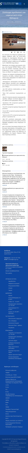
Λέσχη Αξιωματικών (11, 411)
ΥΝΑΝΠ (7, 372)
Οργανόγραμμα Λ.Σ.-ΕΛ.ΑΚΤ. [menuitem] (13, 308)
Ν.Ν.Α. (7, 413)
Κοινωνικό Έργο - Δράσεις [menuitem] (15, 325)
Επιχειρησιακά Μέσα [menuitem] (13, 285)
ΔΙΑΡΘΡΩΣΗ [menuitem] (9, 293)
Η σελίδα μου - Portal (11, 375)
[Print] (24, 52)
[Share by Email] (21, 52)
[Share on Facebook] (14, 52)
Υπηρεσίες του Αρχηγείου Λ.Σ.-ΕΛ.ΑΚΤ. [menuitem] (15, 333)
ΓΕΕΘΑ (7, 407)
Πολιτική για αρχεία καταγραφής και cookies (14, 267)
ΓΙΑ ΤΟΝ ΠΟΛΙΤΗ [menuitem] (10, 316)
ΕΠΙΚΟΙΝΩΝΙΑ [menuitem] (9, 330)
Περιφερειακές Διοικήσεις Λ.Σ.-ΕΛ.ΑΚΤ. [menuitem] (15, 304)
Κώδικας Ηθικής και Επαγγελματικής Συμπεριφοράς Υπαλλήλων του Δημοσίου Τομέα (14, 381)
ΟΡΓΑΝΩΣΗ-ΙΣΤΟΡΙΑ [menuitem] (11, 279)
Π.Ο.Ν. (7, 387)
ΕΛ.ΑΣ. (7, 391)
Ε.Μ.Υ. (7, 418)
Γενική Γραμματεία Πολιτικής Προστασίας (13, 423)
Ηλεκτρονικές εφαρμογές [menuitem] (15, 318)
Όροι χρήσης (9, 273)
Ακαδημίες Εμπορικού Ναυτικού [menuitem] (14, 343)
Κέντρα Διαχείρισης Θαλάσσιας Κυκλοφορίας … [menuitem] (15, 358)
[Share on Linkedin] (17, 52)
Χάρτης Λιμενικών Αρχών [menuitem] (15, 354)
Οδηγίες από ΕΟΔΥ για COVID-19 (14, 420)
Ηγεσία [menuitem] (10, 295)
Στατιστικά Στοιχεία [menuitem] (13, 323)
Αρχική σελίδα (10, 21)
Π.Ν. (7, 404)
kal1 (4, 163)
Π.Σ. (7, 389)
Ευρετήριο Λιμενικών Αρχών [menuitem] (13, 351)
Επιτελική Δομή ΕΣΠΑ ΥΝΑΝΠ (13, 377)
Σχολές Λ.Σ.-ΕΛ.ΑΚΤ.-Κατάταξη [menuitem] (14, 312)
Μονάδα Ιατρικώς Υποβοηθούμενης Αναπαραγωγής (14, 394)
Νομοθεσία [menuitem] (11, 327)
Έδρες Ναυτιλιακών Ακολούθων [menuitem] (13, 347)
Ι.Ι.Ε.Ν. (7, 385)
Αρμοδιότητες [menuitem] (12, 281)
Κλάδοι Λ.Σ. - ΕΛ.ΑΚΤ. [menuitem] (14, 301)
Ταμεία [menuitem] (10, 290)
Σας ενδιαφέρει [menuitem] (12, 320)
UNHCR (7, 398)
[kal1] (4, 149)
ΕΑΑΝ (7, 402)
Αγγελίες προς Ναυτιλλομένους (14, 416)
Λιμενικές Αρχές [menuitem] (12, 340)
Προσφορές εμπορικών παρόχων (14, 426)
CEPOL (7, 400)
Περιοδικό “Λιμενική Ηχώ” (12, 409)
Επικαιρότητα (18, 21)
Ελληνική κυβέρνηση (11, 370)
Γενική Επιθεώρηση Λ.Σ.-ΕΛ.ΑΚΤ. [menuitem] (14, 298)
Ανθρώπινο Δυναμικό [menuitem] (13, 283)
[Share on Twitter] (11, 52)
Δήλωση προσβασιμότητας (12, 270)
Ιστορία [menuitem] (10, 288)
